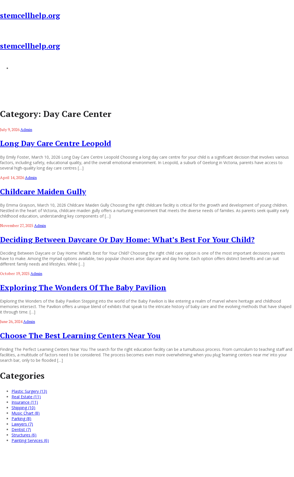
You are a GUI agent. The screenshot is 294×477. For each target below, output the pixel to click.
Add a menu (22, 68)
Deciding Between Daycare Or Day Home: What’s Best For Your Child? (127, 239)
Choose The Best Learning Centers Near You (80, 335)
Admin (26, 129)
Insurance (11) (24, 402)
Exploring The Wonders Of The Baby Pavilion (83, 287)
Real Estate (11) (26, 396)
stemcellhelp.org (30, 15)
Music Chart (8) (25, 413)
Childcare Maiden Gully (43, 191)
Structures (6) (23, 435)
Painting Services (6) (30, 440)
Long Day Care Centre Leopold (55, 143)
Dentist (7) (21, 429)
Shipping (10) (23, 407)
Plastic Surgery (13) (29, 391)
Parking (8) (21, 418)
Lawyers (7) (22, 424)
